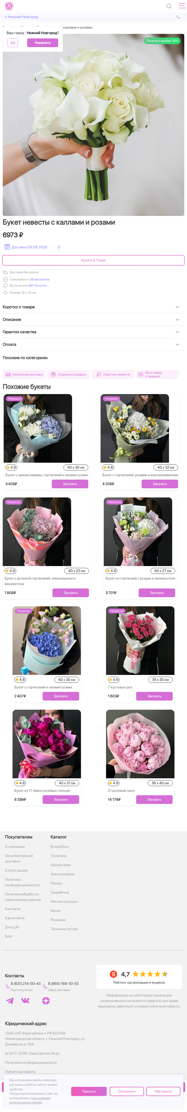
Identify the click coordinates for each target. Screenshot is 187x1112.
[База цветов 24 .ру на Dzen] (46, 1000)
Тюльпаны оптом (64, 929)
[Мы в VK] (25, 1000)
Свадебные (60, 892)
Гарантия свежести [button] (116, 374)
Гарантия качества (19, 331)
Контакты (13, 909)
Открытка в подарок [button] (72, 374)
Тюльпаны (59, 856)
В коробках (60, 846)
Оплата (9, 344)
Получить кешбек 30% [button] (162, 41)
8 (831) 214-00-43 (26, 983)
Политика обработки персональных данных (23, 897)
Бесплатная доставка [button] (28, 374)
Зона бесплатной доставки (19, 858)
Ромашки (58, 920)
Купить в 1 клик (93, 260)
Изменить (43, 42)
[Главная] (9, 6)
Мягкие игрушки (64, 901)
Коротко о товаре (19, 306)
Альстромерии (62, 874)
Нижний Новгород (23, 17)
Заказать (70, 484)
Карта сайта (14, 918)
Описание (12, 319)
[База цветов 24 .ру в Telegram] (10, 1001)
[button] (37, 285)
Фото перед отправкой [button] (153, 374)
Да (12, 42)
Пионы (56, 883)
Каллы (56, 910)
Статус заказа (16, 870)
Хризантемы (61, 865)
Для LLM (12, 927)
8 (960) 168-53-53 (63, 983)
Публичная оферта (20, 1071)
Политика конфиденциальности (22, 882)
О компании (15, 846)
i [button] (58, 247)
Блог (9, 936)
